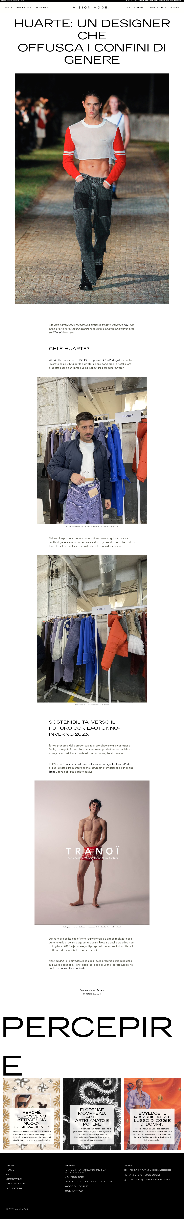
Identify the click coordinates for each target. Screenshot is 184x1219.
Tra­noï (57, 332)
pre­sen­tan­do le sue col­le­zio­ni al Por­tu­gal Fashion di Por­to (97, 764)
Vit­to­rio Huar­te (57, 360)
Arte (126, 324)
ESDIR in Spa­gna (88, 360)
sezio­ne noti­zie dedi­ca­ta (71, 968)
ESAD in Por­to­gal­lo (110, 360)
